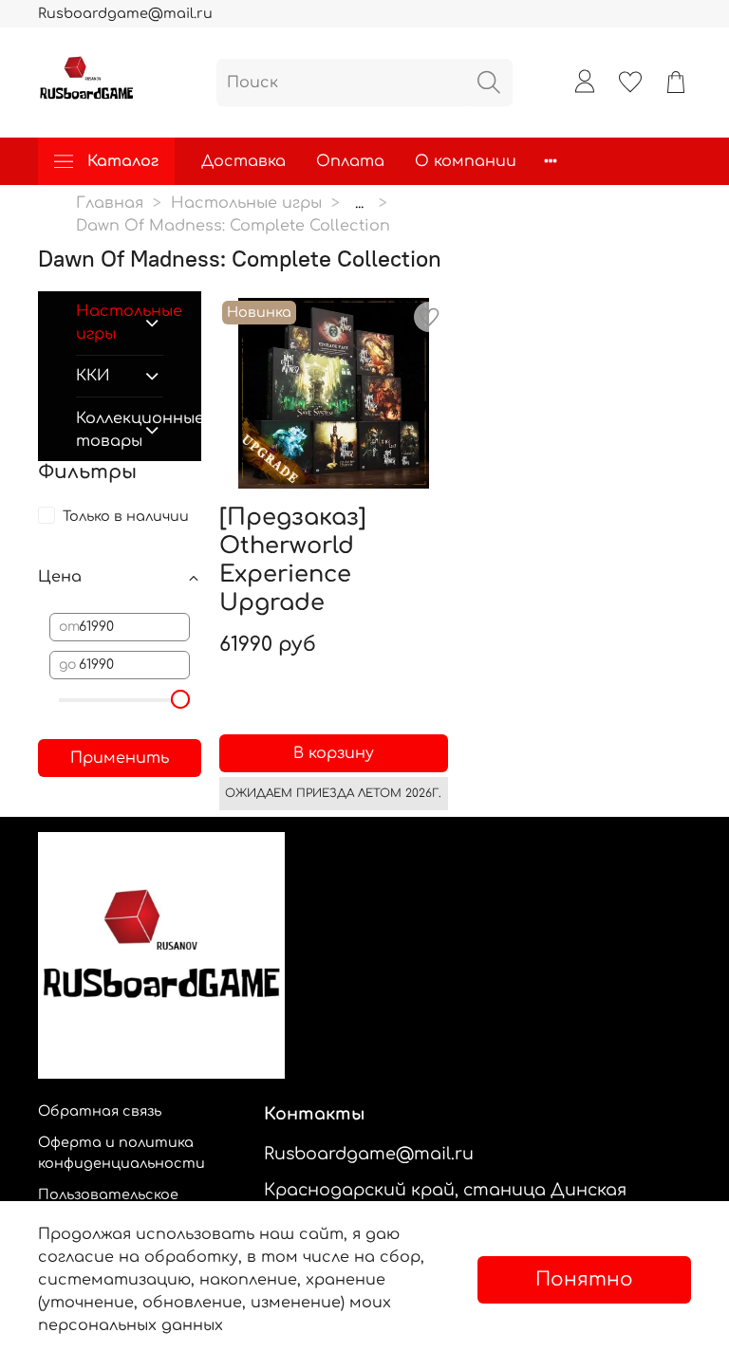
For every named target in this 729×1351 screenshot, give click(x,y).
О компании (465, 161)
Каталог (123, 161)
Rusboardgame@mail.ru (125, 13)
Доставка (243, 161)
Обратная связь (99, 1111)
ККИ (93, 375)
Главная (109, 203)
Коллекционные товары (104, 430)
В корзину (333, 753)
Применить (119, 758)
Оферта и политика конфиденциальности (121, 1153)
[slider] (180, 699)
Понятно (584, 1279)
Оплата (350, 161)
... (359, 203)
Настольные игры (246, 203)
